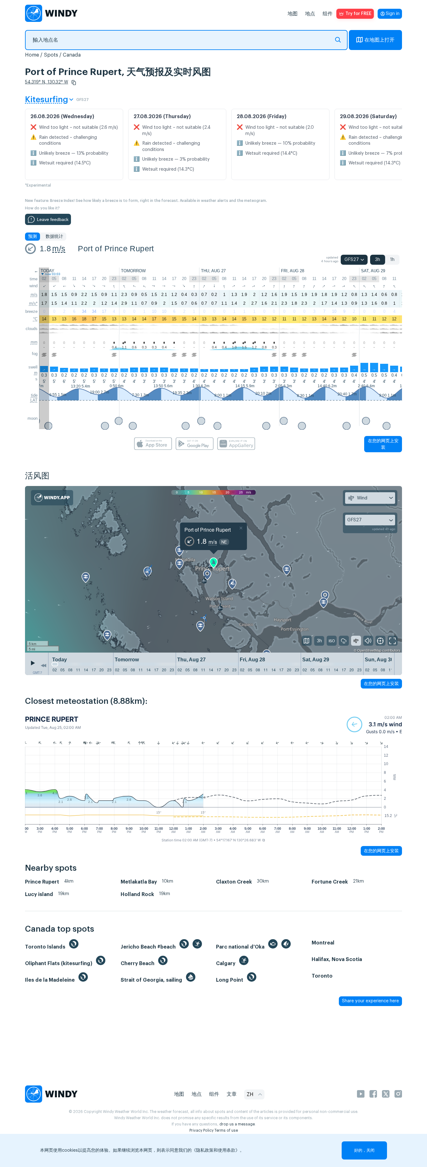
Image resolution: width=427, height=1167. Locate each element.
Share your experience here (370, 1001)
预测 (32, 236)
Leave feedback (52, 219)
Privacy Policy (201, 1130)
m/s (58, 248)
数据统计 (54, 236)
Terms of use (226, 1130)
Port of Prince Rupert (116, 248)
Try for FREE (358, 14)
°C (35, 319)
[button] (74, 82)
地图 (293, 13)
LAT (34, 400)
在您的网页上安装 (383, 444)
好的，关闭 (364, 1150)
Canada (72, 55)
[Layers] (307, 641)
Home (32, 55)
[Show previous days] (43, 665)
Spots (51, 55)
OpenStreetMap (369, 650)
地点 (310, 13)
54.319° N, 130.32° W (46, 82)
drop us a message (237, 1124)
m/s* (33, 303)
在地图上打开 (379, 40)
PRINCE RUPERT (51, 719)
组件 (328, 13)
